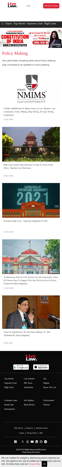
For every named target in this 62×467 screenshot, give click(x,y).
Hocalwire (36, 452)
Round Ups (8, 405)
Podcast (46, 405)
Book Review (29, 405)
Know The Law (49, 387)
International (9, 409)
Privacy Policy (34, 464)
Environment (48, 400)
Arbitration (28, 387)
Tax (44, 379)
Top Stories (20, 23)
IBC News (28, 383)
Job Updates (29, 400)
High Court (50, 23)
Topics (8, 23)
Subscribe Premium (51, 6)
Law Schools (29, 379)
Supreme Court (35, 23)
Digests (46, 383)
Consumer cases (10, 400)
